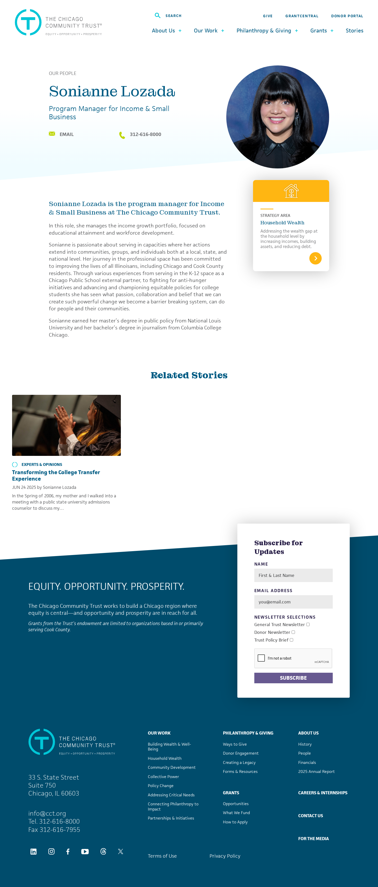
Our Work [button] (206, 30)
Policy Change (161, 785)
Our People (62, 73)
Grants (231, 793)
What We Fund (236, 812)
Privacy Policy (225, 856)
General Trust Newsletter (279, 624)
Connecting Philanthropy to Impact (173, 806)
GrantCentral (301, 15)
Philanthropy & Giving (248, 733)
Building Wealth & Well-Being (169, 746)
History (305, 744)
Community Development (172, 767)
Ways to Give (235, 744)
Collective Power (163, 776)
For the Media (313, 838)
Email (67, 134)
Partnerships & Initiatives (171, 818)
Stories (354, 31)
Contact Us (310, 815)
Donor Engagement (241, 753)
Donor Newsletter (272, 632)
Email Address (273, 590)
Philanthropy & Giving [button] (264, 30)
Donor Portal (347, 15)
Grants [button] (318, 30)
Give (268, 15)
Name (261, 564)
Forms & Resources (240, 771)
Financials (307, 762)
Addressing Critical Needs (171, 795)
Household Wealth (282, 222)
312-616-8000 (145, 135)
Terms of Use (162, 856)
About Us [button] (163, 30)
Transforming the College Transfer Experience (56, 475)
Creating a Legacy (239, 762)
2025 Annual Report (316, 771)
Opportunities (236, 803)
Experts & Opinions (42, 464)
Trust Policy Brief (271, 640)
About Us (308, 733)
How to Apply (235, 822)
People (304, 753)
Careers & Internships (322, 793)
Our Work (159, 733)
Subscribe (293, 678)
